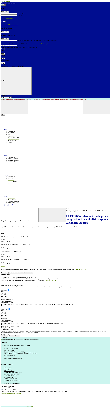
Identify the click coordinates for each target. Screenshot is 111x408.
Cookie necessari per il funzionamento (11, 285)
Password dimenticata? (7, 18)
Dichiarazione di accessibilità (12, 374)
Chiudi (3, 53)
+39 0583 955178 (11, 350)
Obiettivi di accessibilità (10, 375)
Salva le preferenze (14, 336)
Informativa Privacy (9, 371)
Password (19, 15)
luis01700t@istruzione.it (21, 352)
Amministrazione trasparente (12, 380)
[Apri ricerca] (96, 107)
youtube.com (4, 309)
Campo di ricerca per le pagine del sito (11, 221)
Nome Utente (20, 13)
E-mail (19, 40)
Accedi (3, 4)
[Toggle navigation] (14, 107)
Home (67, 208)
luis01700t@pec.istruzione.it (22, 353)
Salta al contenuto (5, 1)
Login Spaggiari (45, 43)
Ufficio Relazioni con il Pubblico (13, 372)
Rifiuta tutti (15, 272)
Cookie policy (8, 367)
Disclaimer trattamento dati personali (11, 393)
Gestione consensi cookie (11, 378)
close (2, 114)
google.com (4, 290)
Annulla (3, 97)
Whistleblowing (8, 377)
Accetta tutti (27, 272)
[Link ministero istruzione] (8, 3)
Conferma (9, 97)
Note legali (7, 369)
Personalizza (4, 272)
